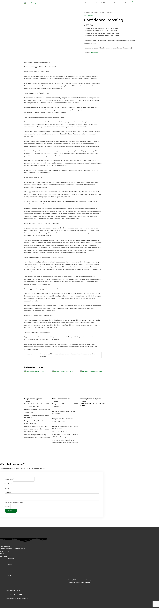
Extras (116, 3)
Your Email (9, 484)
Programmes (93, 12)
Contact (125, 3)
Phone (7, 488)
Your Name (9, 479)
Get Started (105, 3)
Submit (10, 511)
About (94, 3)
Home (87, 3)
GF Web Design (84, 582)
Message (8, 492)
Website (7, 506)
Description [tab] (28, 62)
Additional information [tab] (42, 62)
